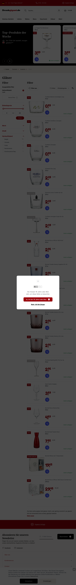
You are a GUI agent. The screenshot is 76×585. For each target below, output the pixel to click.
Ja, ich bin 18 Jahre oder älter (36, 299)
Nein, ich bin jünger (38, 304)
